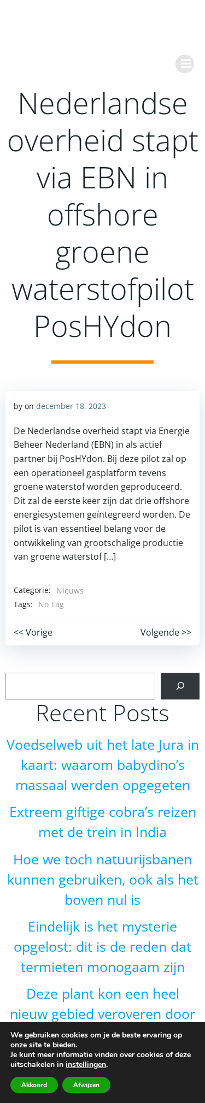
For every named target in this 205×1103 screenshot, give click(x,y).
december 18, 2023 (71, 406)
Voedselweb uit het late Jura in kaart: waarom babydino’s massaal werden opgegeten (103, 765)
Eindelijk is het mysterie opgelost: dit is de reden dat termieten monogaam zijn (102, 946)
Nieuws (70, 590)
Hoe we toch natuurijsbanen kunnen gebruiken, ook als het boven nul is (102, 879)
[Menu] (184, 64)
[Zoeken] (180, 686)
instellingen (86, 1065)
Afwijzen (86, 1085)
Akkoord (34, 1085)
